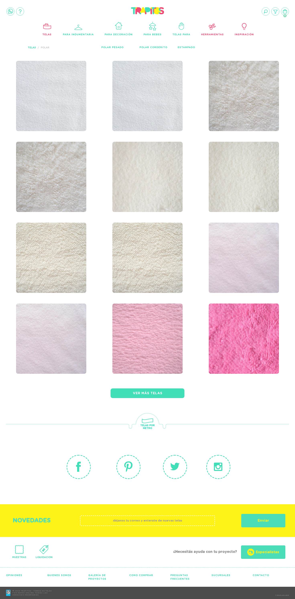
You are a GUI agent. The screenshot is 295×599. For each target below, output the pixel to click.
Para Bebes (152, 34)
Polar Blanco (39, 82)
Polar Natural (137, 163)
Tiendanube (282, 595)
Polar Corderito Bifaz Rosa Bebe (140, 327)
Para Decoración (119, 34)
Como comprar (141, 575)
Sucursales (221, 575)
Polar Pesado (112, 47)
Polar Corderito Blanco (236, 85)
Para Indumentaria (78, 34)
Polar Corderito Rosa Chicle (244, 327)
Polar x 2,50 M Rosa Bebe (47, 327)
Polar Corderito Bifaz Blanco (43, 165)
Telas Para (181, 34)
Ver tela (76, 89)
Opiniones (14, 575)
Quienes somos (59, 575)
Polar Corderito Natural (140, 246)
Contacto (261, 575)
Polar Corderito (153, 47)
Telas (47, 34)
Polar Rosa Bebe (236, 244)
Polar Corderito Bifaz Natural (43, 246)
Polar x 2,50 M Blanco (148, 82)
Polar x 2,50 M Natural (232, 165)
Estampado (186, 47)
